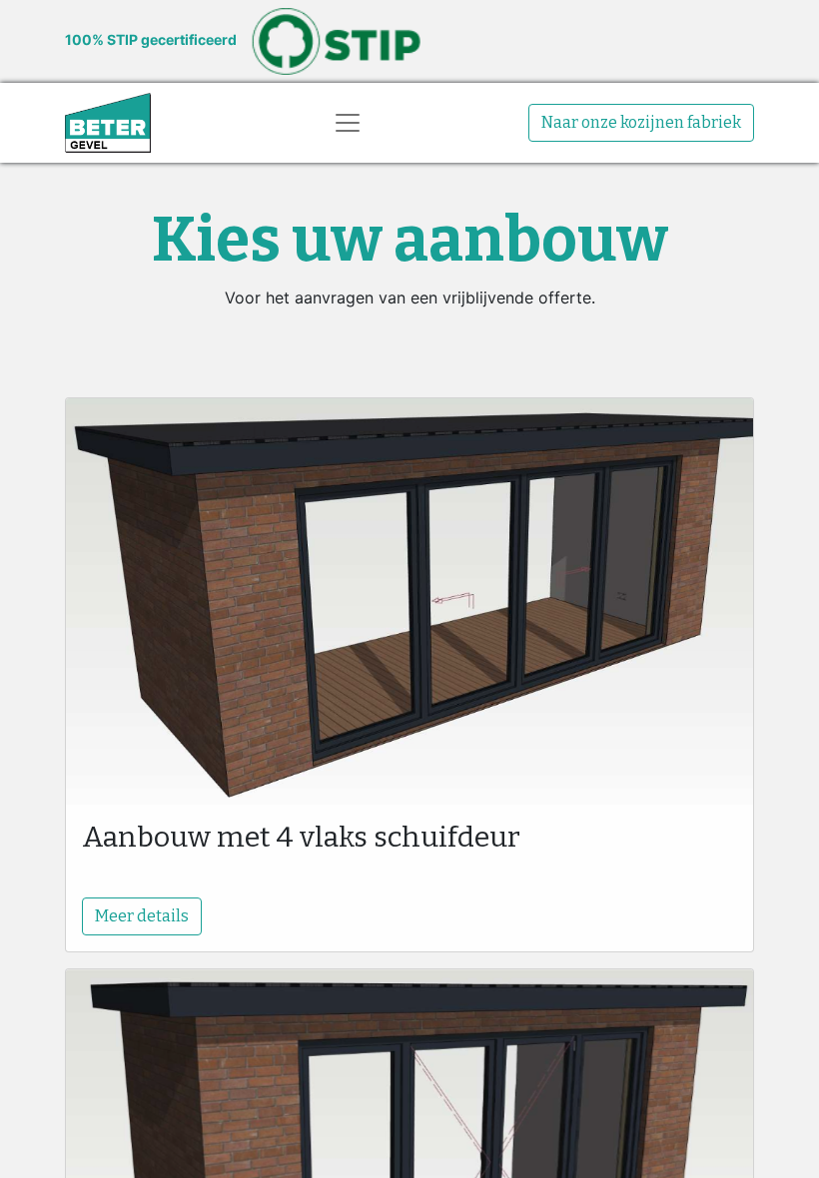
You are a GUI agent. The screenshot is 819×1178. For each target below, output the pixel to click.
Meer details (142, 915)
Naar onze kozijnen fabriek (641, 122)
